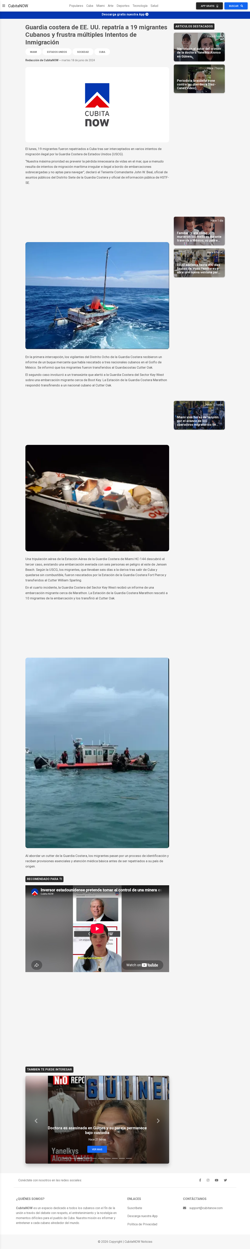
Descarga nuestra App (142, 1216)
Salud (154, 6)
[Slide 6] (101, 1158)
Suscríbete (134, 1208)
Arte (110, 6)
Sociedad (83, 52)
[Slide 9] (122, 1158)
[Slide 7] (108, 1158)
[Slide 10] (129, 1158)
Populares (76, 6)
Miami (100, 6)
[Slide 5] (94, 1158)
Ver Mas (97, 1149)
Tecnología (140, 6)
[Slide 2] (73, 1158)
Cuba (89, 6)
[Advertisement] (97, 214)
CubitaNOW (18, 6)
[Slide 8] (115, 1158)
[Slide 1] (66, 1158)
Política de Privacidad (142, 1224)
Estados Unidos (57, 52)
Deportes (123, 6)
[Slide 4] (87, 1158)
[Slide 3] (80, 1158)
